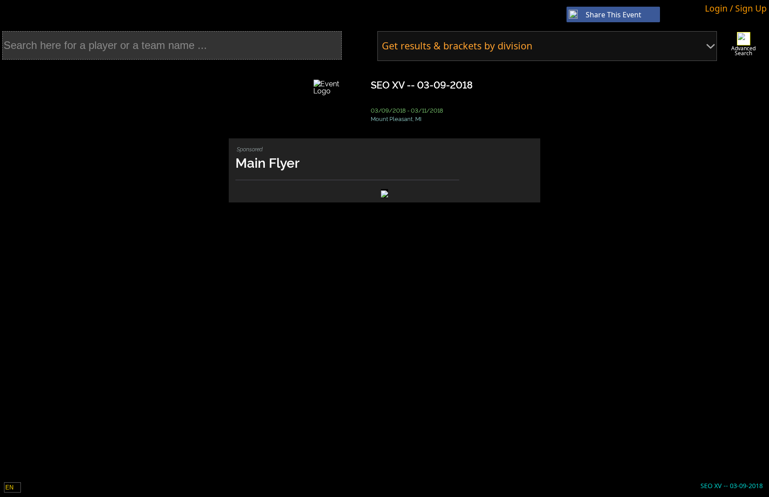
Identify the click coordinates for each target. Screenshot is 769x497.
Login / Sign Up (736, 8)
